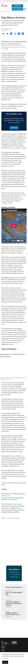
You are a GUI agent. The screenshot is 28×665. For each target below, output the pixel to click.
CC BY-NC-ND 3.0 (18, 504)
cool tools (8, 518)
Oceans (15, 518)
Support (17, 6)
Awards (2, 649)
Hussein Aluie (5, 97)
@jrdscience (18, 483)
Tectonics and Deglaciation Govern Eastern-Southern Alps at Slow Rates (14, 603)
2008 (3, 336)
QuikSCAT (9, 439)
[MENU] (25, 9)
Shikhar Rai (9, 158)
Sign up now (14, 127)
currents (11, 518)
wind (18, 518)
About (3, 645)
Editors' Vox (7, 611)
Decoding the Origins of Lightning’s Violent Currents (13, 613)
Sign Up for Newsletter (18, 9)
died (12, 456)
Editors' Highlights (8, 600)
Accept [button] (5, 662)
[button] (14, 121)
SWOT (18, 460)
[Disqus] (14, 542)
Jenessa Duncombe (7, 29)
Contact (3, 651)
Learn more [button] (5, 658)
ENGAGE (3, 647)
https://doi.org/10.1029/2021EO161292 (12, 497)
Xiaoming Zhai (15, 405)
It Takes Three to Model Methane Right (14, 593)
